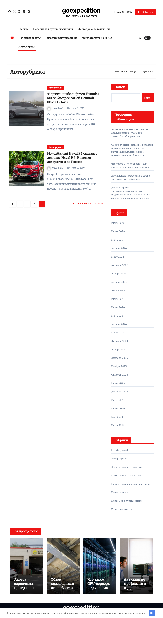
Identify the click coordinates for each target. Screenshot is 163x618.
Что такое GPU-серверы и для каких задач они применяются (130, 165)
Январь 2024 (118, 349)
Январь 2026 (118, 273)
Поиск (119, 87)
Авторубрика (27, 46)
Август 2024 (118, 290)
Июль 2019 (118, 425)
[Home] (12, 38)
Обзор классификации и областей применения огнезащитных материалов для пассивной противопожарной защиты (132, 150)
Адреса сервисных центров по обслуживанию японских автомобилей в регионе (129, 132)
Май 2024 (117, 315)
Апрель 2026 (119, 248)
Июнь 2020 (118, 408)
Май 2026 (117, 239)
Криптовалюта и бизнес (97, 37)
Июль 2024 (118, 298)
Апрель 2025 (119, 282)
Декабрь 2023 (119, 358)
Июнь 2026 (118, 231)
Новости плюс (119, 492)
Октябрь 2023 (119, 374)
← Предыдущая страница (87, 203)
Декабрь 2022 (119, 391)
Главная (23, 29)
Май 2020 (117, 417)
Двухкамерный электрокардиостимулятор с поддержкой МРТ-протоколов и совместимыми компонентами (131, 193)
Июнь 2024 (118, 307)
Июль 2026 (118, 223)
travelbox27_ (59, 108)
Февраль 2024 (119, 341)
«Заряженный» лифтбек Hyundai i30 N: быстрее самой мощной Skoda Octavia (73, 98)
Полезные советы (30, 37)
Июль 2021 (118, 400)
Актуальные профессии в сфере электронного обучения (130, 177)
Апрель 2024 (119, 324)
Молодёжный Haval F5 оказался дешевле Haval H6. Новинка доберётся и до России (72, 157)
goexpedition (81, 10)
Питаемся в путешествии (61, 37)
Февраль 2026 (119, 265)
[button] (154, 38)
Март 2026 (117, 256)
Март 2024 (117, 332)
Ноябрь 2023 (119, 366)
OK (151, 612)
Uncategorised (119, 450)
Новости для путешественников (53, 29)
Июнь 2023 (118, 383)
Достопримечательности (94, 29)
